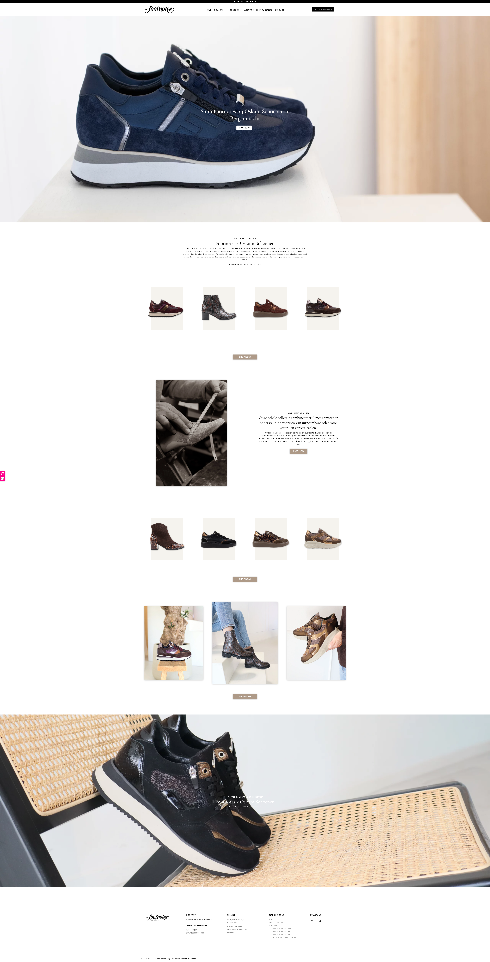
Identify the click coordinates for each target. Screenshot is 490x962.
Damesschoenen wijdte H (279, 931)
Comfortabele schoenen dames (282, 937)
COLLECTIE (218, 10)
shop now (244, 127)
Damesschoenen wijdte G (280, 928)
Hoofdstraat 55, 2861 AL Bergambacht (245, 264)
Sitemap (230, 933)
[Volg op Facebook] (312, 921)
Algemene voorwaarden (237, 929)
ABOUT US (249, 10)
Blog (270, 919)
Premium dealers (264, 10)
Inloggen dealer (323, 9)
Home (208, 10)
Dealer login (232, 923)
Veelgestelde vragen (236, 919)
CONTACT (279, 10)
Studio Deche (190, 959)
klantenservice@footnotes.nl (200, 919)
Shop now (245, 356)
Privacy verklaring (234, 926)
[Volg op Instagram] (319, 921)
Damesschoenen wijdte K (279, 934)
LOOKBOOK (234, 10)
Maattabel (273, 925)
